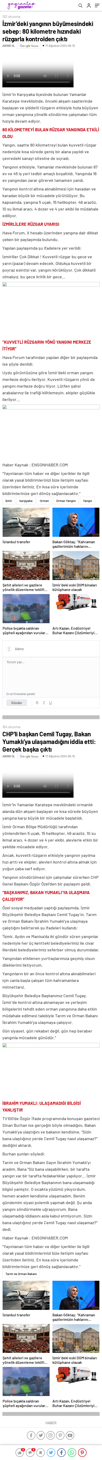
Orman (44, 501)
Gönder (16, 703)
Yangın (87, 501)
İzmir (8, 501)
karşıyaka (25, 501)
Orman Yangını (66, 501)
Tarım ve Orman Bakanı (21, 1274)
